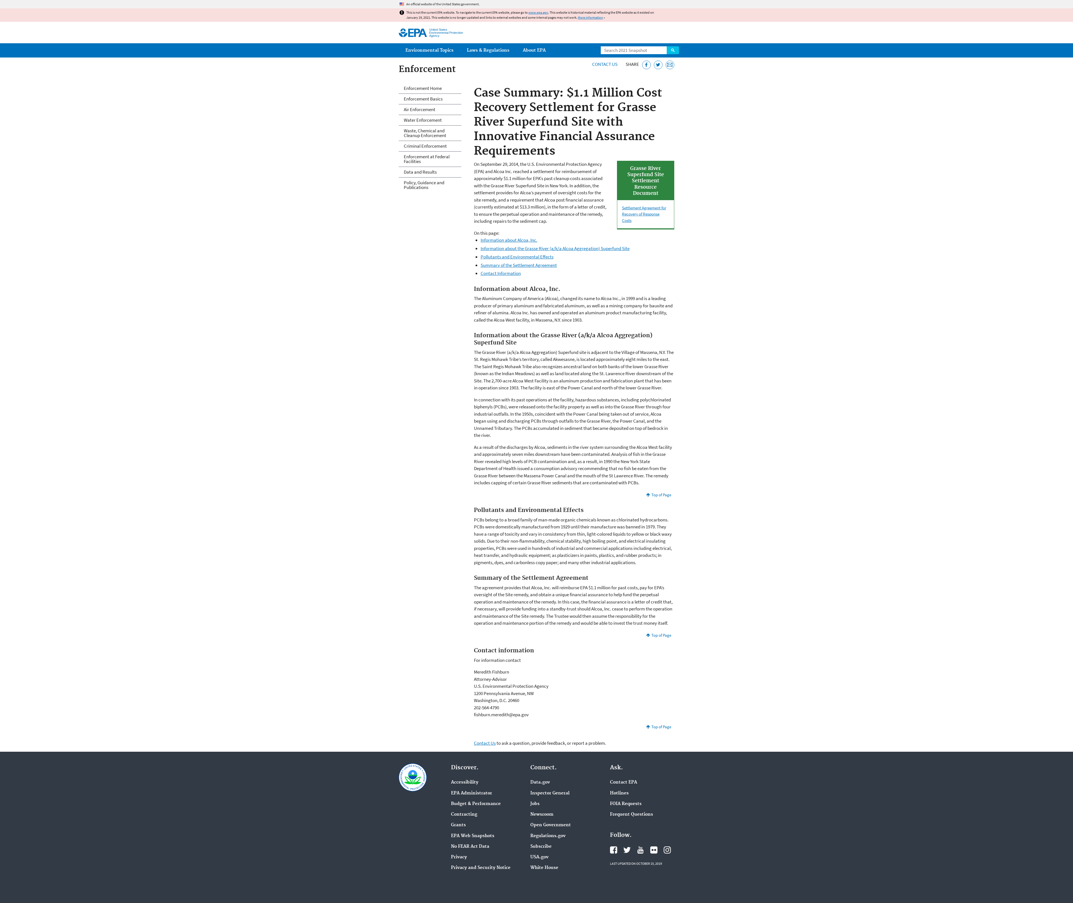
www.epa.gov (538, 12)
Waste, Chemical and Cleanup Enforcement (425, 133)
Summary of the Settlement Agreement (519, 265)
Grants (458, 825)
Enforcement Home (423, 88)
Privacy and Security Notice (481, 867)
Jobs (535, 803)
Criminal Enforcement (425, 146)
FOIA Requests (626, 803)
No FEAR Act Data (470, 846)
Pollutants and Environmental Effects (517, 257)
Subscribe (541, 846)
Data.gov (540, 782)
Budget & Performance (476, 803)
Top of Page (661, 494)
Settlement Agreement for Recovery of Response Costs (644, 214)
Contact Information (501, 273)
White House (544, 867)
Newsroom (542, 814)
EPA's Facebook (613, 850)
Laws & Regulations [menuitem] (488, 50)
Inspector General (549, 793)
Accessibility (464, 782)
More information (590, 17)
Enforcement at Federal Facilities (427, 159)
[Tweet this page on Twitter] (658, 65)
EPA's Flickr (653, 850)
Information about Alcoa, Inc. (509, 240)
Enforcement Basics (423, 99)
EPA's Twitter (627, 850)
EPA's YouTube (640, 850)
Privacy (459, 857)
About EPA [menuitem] (534, 50)
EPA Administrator (471, 793)
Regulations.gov (548, 836)
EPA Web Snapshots (472, 836)
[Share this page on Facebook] (646, 65)
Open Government (550, 825)
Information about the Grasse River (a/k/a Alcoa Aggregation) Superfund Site (555, 248)
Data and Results (420, 172)
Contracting (464, 814)
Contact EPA (623, 782)
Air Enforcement (419, 109)
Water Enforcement (423, 120)
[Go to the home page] (413, 32)
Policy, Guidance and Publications (424, 184)
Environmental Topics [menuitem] (429, 50)
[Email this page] (670, 65)
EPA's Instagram (667, 850)
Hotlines (619, 793)
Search (673, 50)
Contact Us (605, 64)
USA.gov (539, 857)
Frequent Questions (631, 814)
